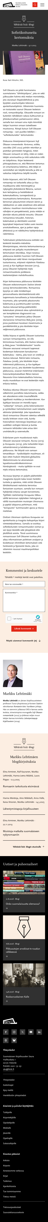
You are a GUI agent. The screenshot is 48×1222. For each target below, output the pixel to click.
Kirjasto (6, 1165)
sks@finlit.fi (8, 1069)
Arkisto (6, 1160)
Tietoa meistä (9, 1196)
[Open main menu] (42, 5)
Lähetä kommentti (22, 628)
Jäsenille (6, 1133)
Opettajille (7, 1138)
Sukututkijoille (9, 1143)
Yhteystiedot (9, 1080)
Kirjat (5, 1176)
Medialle (7, 1128)
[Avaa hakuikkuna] (34, 4)
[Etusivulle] (10, 1023)
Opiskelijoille (9, 1122)
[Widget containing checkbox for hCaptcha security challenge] (24, 618)
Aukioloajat (8, 1085)
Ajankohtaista (9, 1186)
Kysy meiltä (8, 1090)
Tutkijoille (7, 1112)
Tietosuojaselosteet (12, 1207)
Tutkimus (7, 1181)
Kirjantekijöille (9, 1117)
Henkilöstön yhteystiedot (14, 1095)
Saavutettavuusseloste (13, 1212)
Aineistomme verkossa (13, 1171)
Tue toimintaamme (12, 1191)
